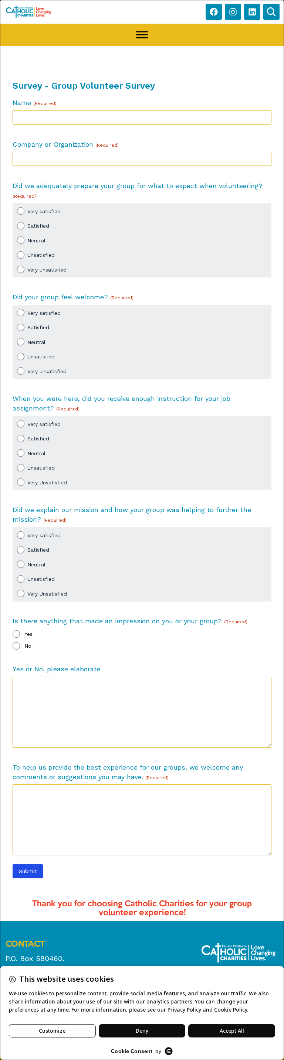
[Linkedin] (252, 12)
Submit (28, 871)
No (27, 646)
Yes (28, 634)
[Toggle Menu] (142, 34)
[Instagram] (233, 12)
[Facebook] (214, 12)
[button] (271, 12)
